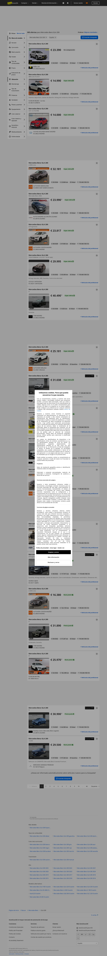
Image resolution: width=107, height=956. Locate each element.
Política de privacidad (42, 548)
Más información (53, 557)
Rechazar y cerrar (53, 562)
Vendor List (61, 548)
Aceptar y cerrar (53, 552)
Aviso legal (53, 548)
